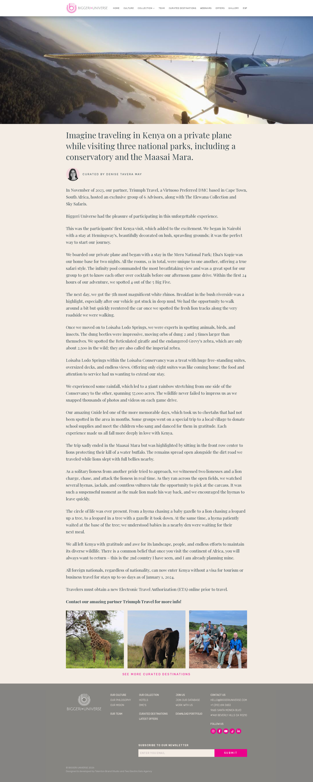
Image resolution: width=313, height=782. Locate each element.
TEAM (162, 8)
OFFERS (220, 8)
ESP (245, 8)
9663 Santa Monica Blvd (225, 710)
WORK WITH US (184, 705)
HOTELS (143, 700)
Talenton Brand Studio (107, 771)
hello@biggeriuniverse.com (228, 700)
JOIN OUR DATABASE (188, 700)
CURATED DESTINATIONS (182, 8)
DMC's (142, 705)
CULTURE (129, 8)
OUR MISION (117, 705)
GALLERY (233, 8)
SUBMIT (230, 752)
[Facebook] (219, 731)
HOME (116, 8)
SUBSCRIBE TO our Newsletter (163, 745)
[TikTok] (232, 731)
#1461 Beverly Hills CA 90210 (228, 715)
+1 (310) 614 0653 (220, 705)
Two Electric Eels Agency (138, 771)
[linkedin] (238, 731)
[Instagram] (213, 731)
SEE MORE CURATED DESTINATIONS (156, 674)
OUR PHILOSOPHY (120, 700)
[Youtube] (226, 731)
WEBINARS (206, 8)
